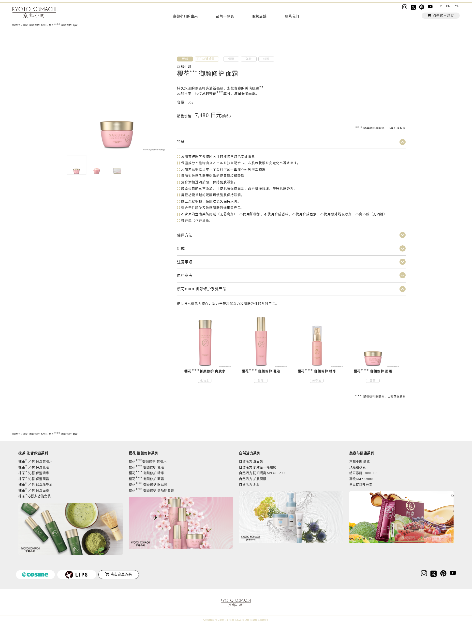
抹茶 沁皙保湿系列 (33, 453)
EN (448, 6)
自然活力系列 (249, 453)
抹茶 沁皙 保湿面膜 (33, 490)
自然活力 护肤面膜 (252, 479)
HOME (16, 25)
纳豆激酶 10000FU (363, 473)
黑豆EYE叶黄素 (360, 484)
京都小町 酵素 (359, 461)
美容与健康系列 (361, 453)
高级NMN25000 (361, 479)
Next (70, 102)
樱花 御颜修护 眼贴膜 (148, 484)
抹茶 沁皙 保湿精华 (33, 473)
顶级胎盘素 (357, 467)
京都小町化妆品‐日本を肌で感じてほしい (34, 13)
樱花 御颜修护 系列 (34, 25)
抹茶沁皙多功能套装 (34, 496)
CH (457, 6)
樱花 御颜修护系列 (144, 453)
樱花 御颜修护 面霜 (146, 478)
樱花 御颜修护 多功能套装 (151, 490)
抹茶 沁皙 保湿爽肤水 (35, 461)
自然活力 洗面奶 (251, 461)
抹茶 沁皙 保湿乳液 (33, 467)
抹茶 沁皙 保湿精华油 (35, 484)
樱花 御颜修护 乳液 (146, 467)
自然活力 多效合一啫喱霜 (257, 467)
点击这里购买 (443, 15)
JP (440, 6)
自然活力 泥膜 (249, 484)
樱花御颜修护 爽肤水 (148, 461)
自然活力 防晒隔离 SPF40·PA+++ (263, 473)
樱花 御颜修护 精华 (146, 473)
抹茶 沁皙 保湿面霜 (33, 478)
